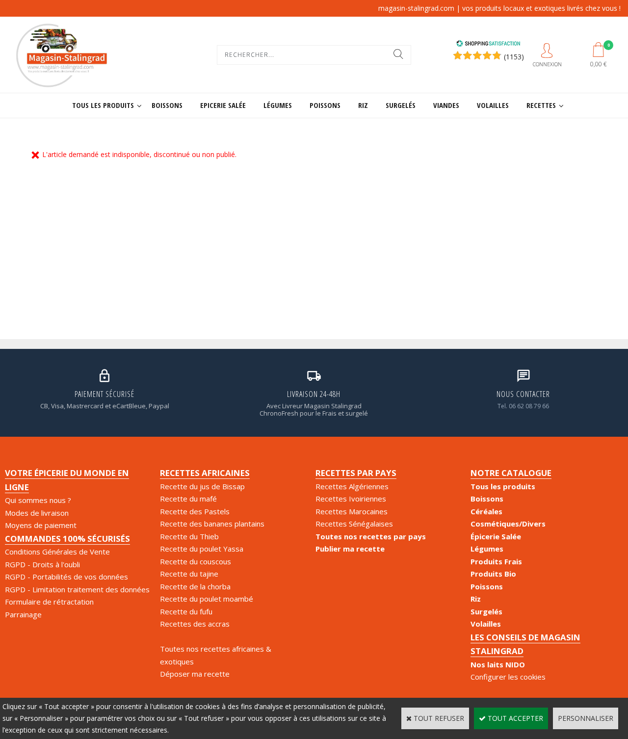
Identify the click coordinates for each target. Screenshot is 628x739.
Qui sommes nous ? (38, 500)
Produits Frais (496, 561)
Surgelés (401, 105)
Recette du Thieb (189, 536)
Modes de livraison (37, 513)
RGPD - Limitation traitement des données (77, 589)
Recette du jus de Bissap (202, 486)
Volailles (493, 105)
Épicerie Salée (496, 536)
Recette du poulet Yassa (201, 549)
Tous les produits (103, 105)
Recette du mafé (188, 498)
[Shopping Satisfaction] (488, 44)
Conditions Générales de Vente (57, 551)
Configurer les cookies (508, 677)
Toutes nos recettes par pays (370, 536)
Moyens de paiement (41, 525)
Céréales (486, 511)
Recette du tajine (189, 574)
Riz (363, 105)
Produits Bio (493, 574)
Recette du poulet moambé (206, 599)
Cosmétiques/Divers (508, 523)
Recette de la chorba (195, 586)
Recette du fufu (186, 611)
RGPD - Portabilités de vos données (66, 576)
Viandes (446, 105)
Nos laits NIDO (498, 664)
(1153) (514, 56)
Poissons (325, 105)
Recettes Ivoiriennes (350, 498)
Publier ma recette (350, 549)
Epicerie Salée (223, 105)
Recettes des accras (195, 624)
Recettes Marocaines (351, 511)
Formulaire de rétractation (49, 602)
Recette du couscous (195, 561)
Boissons (167, 105)
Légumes (277, 105)
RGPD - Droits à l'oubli (42, 564)
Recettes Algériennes (352, 486)
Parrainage (23, 614)
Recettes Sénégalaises (354, 523)
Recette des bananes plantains (212, 523)
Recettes (541, 105)
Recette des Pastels (195, 511)
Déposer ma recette (195, 674)
